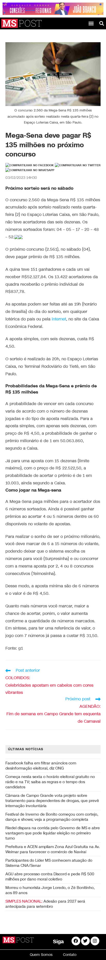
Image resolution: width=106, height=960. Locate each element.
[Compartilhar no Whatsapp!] (29, 170)
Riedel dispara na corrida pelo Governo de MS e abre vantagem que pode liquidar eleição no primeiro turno (52, 833)
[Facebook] (76, 941)
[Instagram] (95, 941)
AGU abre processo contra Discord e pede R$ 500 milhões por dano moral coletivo (49, 876)
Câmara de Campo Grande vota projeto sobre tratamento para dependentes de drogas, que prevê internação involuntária (52, 800)
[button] (91, 23)
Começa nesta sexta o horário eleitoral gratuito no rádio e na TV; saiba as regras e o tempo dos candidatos (50, 782)
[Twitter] (85, 941)
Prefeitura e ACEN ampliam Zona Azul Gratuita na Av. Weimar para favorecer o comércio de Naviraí (52, 849)
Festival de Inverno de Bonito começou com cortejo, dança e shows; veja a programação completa (51, 817)
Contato (69, 954)
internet (59, 319)
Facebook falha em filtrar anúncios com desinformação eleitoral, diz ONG (40, 766)
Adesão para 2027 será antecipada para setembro (45, 904)
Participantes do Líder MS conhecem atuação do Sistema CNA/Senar (48, 863)
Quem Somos (41, 954)
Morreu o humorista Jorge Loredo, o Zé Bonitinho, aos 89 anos (50, 890)
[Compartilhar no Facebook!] (29, 165)
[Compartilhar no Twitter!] (78, 165)
